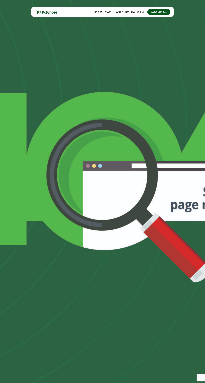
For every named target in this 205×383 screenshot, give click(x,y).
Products (109, 12)
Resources (130, 12)
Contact (141, 12)
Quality (119, 12)
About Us (98, 12)
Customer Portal (159, 12)
